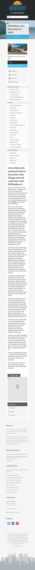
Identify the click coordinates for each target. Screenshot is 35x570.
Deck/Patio (13, 117)
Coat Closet (13, 115)
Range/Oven (13, 160)
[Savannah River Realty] (17, 6)
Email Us (17, 512)
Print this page (14, 82)
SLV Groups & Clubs (12, 492)
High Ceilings (13, 130)
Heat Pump (13, 127)
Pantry (11, 137)
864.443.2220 (19, 13)
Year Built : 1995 (14, 89)
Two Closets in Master (15, 147)
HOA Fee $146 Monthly (16, 99)
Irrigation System (14, 132)
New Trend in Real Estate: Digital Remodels (17, 454)
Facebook (12, 408)
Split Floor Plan (13, 142)
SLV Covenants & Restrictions (14, 480)
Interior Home (15, 37)
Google (13, 415)
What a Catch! (10, 460)
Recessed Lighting (14, 139)
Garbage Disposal (14, 155)
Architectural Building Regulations (15, 477)
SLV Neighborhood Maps (13, 475)
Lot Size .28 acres (14, 94)
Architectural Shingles (15, 105)
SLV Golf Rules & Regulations (14, 482)
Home (9, 37)
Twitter (12, 411)
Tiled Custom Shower (15, 144)
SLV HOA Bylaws (11, 485)
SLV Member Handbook (12, 490)
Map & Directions (10, 512)
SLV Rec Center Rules (12, 487)
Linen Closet (13, 135)
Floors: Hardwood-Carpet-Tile (17, 125)
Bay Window (13, 108)
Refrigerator (13, 163)
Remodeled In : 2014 (15, 92)
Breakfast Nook (14, 110)
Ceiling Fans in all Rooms (16, 112)
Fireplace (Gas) (14, 122)
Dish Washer (13, 153)
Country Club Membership (16, 97)
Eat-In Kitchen (13, 120)
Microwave (12, 158)
